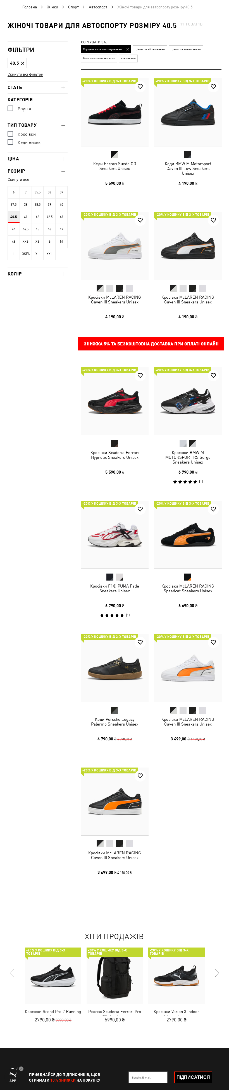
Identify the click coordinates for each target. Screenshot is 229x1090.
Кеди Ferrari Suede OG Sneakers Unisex (114, 166)
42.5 (50, 217)
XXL (50, 254)
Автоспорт (98, 7)
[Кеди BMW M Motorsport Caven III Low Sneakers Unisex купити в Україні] (188, 112)
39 (49, 205)
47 (61, 229)
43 (61, 217)
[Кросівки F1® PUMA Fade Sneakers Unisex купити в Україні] (115, 535)
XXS (25, 242)
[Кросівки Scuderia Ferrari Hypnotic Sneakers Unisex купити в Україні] (115, 401)
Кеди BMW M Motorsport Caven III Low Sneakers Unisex (187, 168)
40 (61, 205)
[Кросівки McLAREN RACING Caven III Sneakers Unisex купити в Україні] (115, 246)
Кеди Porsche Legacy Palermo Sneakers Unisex (114, 721)
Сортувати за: (94, 42)
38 (25, 205)
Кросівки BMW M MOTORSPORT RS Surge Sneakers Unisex (187, 457)
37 (61, 192)
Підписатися (193, 1077)
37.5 (13, 205)
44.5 (25, 229)
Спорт (73, 7)
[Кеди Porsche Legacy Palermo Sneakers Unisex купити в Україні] (115, 668)
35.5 (37, 192)
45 (37, 229)
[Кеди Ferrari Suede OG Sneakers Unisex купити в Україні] (115, 112)
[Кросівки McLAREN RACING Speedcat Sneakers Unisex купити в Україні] (188, 535)
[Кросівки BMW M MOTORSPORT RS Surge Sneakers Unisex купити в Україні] (188, 401)
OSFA (26, 254)
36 (49, 192)
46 (49, 229)
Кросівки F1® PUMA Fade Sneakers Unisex (114, 588)
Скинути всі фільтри (25, 74)
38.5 (37, 205)
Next (216, 973)
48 (13, 242)
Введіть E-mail (141, 1077)
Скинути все (18, 179)
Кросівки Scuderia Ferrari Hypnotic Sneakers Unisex (114, 455)
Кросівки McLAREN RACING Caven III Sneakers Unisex (114, 299)
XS (37, 242)
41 (25, 217)
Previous (13, 973)
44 (13, 229)
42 (37, 217)
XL (37, 254)
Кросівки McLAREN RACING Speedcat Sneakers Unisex (187, 588)
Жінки (52, 7)
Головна (29, 7)
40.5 (13, 217)
